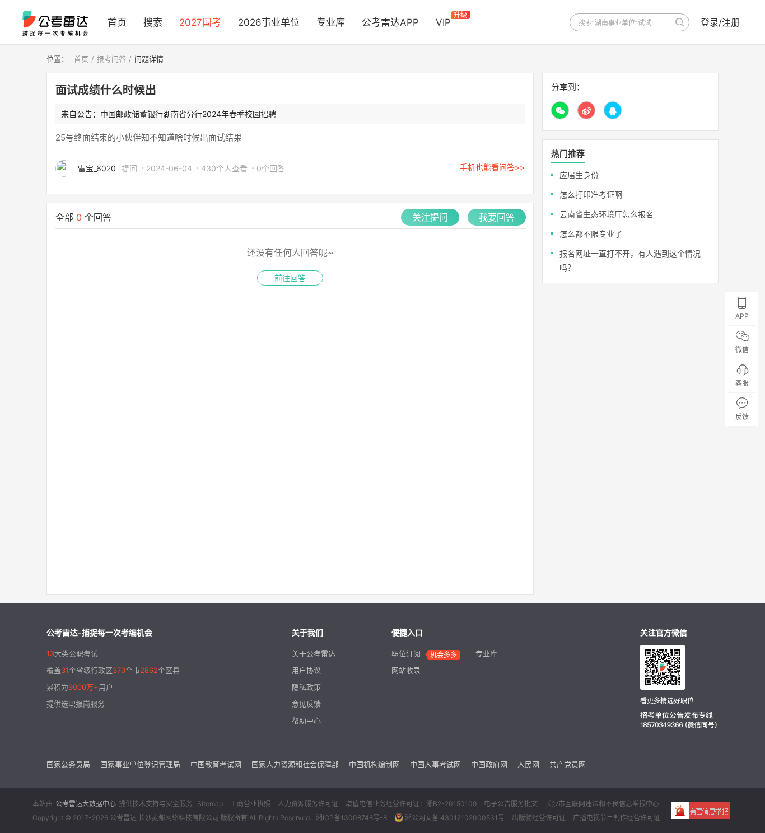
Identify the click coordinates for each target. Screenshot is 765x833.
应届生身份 (579, 175)
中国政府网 (489, 764)
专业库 (330, 22)
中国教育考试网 (215, 764)
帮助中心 (306, 720)
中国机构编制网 (374, 764)
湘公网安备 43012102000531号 (454, 817)
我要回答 (497, 217)
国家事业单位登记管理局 (140, 764)
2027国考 (200, 22)
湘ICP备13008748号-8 (351, 817)
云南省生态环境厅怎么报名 (606, 214)
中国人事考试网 (435, 764)
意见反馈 (306, 703)
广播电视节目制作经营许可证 (616, 817)
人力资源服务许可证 (308, 803)
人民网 (528, 764)
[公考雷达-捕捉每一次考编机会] (55, 23)
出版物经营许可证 (539, 817)
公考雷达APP (390, 22)
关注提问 (430, 217)
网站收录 (406, 670)
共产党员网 (567, 764)
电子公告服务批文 (511, 803)
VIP (443, 22)
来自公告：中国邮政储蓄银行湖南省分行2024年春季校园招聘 (168, 114)
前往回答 (290, 278)
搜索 (152, 22)
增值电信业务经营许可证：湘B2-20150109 (411, 803)
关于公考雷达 (313, 653)
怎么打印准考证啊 (590, 194)
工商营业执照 (250, 803)
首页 (117, 22)
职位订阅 (406, 653)
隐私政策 (306, 686)
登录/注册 (720, 22)
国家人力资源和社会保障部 (295, 764)
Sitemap (210, 803)
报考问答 (111, 58)
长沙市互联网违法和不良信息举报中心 (602, 803)
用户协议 (306, 670)
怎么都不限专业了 (590, 233)
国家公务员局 (68, 764)
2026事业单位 (269, 22)
